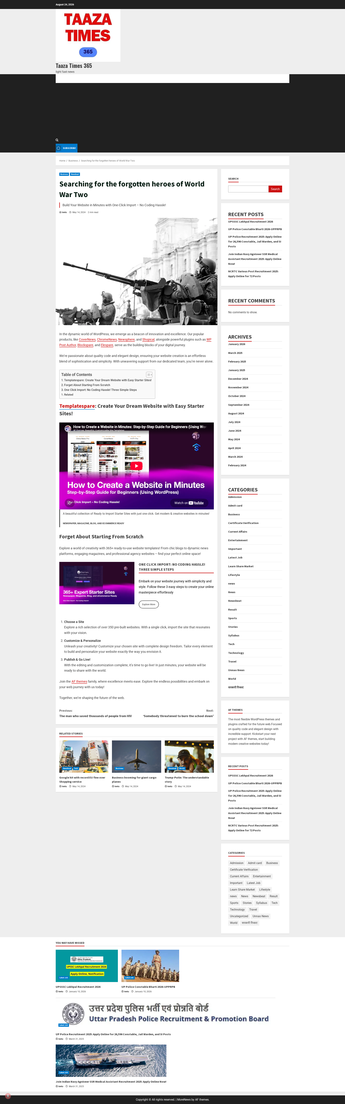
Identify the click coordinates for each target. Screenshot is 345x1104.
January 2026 (236, 344)
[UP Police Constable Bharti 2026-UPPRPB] (150, 966)
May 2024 (234, 439)
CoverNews (87, 339)
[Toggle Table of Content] (147, 375)
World (182, 768)
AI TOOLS (85, 78)
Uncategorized (239, 916)
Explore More (148, 604)
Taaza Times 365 (74, 65)
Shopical (148, 339)
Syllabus (233, 635)
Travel (232, 661)
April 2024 (234, 448)
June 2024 (234, 430)
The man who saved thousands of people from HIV (95, 713)
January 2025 (236, 370)
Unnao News (236, 670)
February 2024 (237, 465)
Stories (233, 627)
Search (233, 178)
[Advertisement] (172, 110)
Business (64, 174)
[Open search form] (57, 140)
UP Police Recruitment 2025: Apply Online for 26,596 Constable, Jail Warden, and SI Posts (255, 241)
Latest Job (235, 557)
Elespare (107, 345)
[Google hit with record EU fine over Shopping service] (83, 756)
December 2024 (238, 378)
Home (59, 78)
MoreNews (184, 1099)
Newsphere (126, 339)
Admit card (235, 505)
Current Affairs (237, 531)
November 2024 (238, 387)
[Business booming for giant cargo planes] (136, 756)
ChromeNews (107, 339)
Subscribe (69, 148)
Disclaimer (141, 78)
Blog (71, 78)
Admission (235, 497)
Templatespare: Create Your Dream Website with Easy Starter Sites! (107, 380)
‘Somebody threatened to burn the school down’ (178, 713)
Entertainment (238, 540)
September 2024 (238, 405)
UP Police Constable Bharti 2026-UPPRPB (255, 229)
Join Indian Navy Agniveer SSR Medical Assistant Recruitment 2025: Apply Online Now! (254, 258)
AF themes (79, 681)
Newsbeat (75, 174)
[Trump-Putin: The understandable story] (189, 756)
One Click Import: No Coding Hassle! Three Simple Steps (100, 390)
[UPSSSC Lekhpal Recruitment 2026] (87, 966)
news (231, 583)
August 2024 (236, 413)
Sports (232, 618)
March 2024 (235, 456)
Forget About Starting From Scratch (87, 385)
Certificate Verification (243, 523)
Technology (236, 653)
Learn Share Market (241, 566)
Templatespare (77, 405)
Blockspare (85, 345)
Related (68, 394)
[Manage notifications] (8, 1096)
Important (235, 549)
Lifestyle (234, 575)
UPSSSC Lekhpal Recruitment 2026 (250, 221)
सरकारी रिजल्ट (236, 687)
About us (102, 78)
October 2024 (236, 396)
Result (232, 609)
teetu (64, 212)
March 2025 (235, 353)
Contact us (121, 78)
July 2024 (234, 422)
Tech (76, 768)
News (231, 592)
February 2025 (237, 361)
